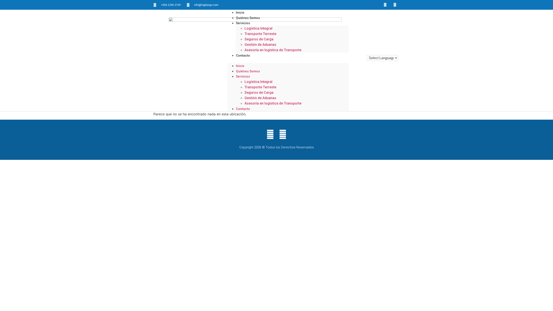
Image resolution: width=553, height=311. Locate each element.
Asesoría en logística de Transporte (273, 50)
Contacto (243, 55)
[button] (288, 60)
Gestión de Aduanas (260, 45)
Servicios (243, 23)
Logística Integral (258, 28)
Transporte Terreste (260, 34)
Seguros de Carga (259, 39)
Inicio (240, 66)
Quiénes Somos (248, 71)
